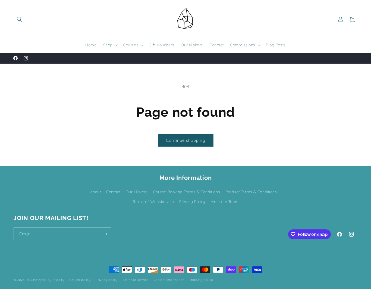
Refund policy (79, 280)
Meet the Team (224, 201)
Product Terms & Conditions (251, 191)
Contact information (169, 280)
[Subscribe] (105, 233)
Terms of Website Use (153, 201)
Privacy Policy (192, 201)
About (95, 191)
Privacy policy (107, 280)
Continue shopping (185, 140)
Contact (113, 191)
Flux (29, 280)
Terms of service (136, 280)
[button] (20, 19)
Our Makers (137, 191)
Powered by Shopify (48, 280)
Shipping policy (201, 280)
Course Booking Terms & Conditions (186, 191)
